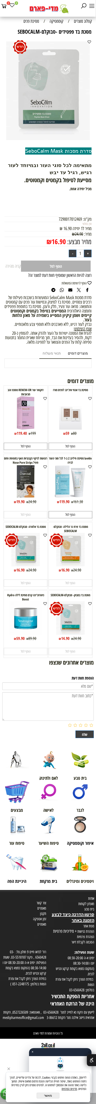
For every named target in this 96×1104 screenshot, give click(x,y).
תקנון (43, 913)
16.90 (59, 241)
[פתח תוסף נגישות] (91, 1060)
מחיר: (87, 234)
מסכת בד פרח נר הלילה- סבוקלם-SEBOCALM (70, 528)
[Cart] (4, 6)
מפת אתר (88, 926)
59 (67, 433)
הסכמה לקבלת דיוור (82, 942)
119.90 (64, 501)
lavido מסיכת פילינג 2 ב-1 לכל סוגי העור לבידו (70, 460)
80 (75, 433)
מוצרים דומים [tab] (78, 353)
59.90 (20, 638)
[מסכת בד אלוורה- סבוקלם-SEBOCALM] (25, 564)
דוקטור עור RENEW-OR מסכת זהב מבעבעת (26, 392)
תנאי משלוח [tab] (52, 353)
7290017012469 (70, 219)
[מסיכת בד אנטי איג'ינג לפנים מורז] (70, 428)
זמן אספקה (39, 919)
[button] (70, 446)
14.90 (65, 638)
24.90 (79, 234)
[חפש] (83, 6)
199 (33, 433)
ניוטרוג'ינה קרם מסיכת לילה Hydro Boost (25, 597)
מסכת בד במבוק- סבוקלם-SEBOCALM (70, 595)
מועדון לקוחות (86, 904)
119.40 (22, 433)
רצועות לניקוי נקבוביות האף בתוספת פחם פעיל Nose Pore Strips (25, 460)
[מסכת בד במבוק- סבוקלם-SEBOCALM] (70, 633)
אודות (91, 898)
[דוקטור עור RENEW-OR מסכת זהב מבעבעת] (25, 428)
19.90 (20, 501)
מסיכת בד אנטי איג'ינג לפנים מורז (70, 390)
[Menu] (91, 6)
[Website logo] (48, 9)
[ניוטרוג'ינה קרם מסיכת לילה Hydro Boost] (25, 633)
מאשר (48, 1095)
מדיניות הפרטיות (69, 1089)
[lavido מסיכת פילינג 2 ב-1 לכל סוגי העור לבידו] (70, 496)
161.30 (78, 501)
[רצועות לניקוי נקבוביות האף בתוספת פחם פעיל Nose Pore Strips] (25, 496)
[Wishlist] (12, 6)
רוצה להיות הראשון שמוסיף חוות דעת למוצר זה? (60, 275)
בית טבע (89, 909)
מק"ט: (87, 219)
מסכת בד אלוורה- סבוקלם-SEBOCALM (26, 526)
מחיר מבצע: (79, 242)
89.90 (32, 638)
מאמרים (41, 908)
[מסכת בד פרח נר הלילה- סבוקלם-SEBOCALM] (70, 564)
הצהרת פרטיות (85, 937)
